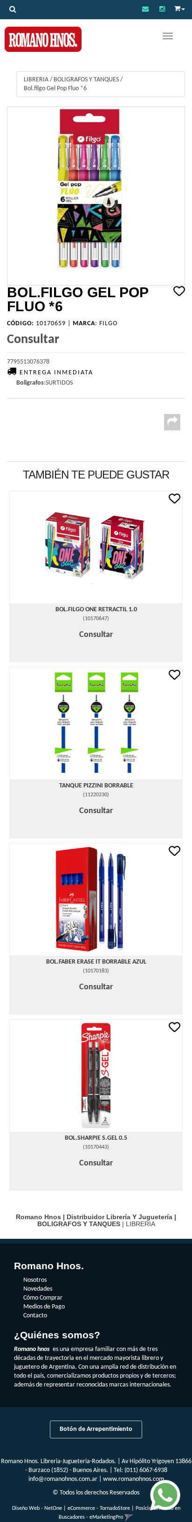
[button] (145, 9)
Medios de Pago (44, 1306)
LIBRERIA (36, 79)
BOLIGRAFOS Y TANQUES (86, 79)
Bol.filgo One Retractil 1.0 (96, 609)
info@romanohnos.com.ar (62, 1479)
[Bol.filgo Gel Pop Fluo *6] (96, 196)
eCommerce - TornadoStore (99, 1508)
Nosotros (35, 1280)
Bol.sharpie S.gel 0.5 (96, 1138)
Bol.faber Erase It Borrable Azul (96, 961)
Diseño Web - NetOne (37, 1508)
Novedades (37, 1289)
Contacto (35, 1315)
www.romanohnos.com (133, 1479)
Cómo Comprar (42, 1297)
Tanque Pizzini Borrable (96, 785)
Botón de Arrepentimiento (96, 1429)
